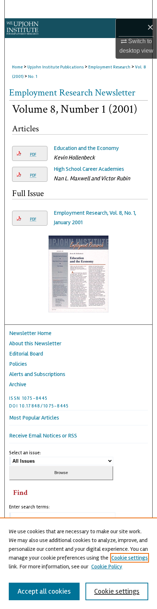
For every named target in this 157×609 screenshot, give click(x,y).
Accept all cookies (44, 591)
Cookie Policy (106, 566)
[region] (78, 563)
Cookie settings (129, 557)
